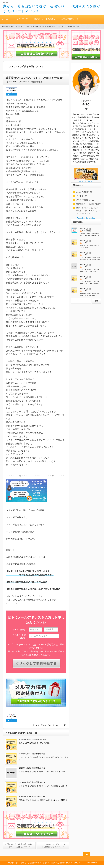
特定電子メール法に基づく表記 (45, 21)
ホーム (5, 19)
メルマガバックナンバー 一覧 (54, 725)
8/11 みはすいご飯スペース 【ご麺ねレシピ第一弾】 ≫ (54, 845)
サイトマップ (22, 19)
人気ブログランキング (86, 181)
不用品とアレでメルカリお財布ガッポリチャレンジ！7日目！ (43, 800)
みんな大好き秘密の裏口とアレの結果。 (35, 743)
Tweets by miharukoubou (86, 218)
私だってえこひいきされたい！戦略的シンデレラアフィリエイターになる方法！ (88, 210)
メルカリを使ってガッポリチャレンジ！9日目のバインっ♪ (42, 772)
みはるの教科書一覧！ (85, 192)
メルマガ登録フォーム (68, 19)
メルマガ (39, 725)
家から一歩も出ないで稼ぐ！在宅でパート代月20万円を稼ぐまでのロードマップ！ (51, 863)
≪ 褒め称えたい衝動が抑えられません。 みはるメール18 (19, 845)
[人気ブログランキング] (86, 179)
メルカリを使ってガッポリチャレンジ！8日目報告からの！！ (43, 786)
